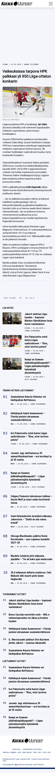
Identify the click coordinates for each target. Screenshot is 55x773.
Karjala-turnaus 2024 (12, 752)
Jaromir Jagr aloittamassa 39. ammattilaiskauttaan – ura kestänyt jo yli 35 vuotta (31, 456)
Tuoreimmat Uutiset (14, 594)
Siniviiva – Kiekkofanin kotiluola (27, 749)
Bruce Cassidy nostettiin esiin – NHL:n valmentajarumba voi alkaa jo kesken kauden (29, 618)
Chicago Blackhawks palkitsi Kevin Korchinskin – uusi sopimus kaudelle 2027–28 (30, 539)
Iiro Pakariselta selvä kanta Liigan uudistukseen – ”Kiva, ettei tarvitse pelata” (36, 341)
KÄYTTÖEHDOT (39, 765)
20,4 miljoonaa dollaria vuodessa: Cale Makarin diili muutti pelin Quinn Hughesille (31, 576)
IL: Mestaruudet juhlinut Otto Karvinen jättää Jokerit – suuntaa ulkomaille (29, 641)
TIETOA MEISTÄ (8, 765)
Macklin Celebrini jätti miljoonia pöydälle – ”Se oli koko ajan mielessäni (31, 557)
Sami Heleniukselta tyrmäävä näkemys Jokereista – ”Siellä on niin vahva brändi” (31, 519)
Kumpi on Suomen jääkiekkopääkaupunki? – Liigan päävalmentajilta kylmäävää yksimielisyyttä (38, 366)
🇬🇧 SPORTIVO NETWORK (23, 765)
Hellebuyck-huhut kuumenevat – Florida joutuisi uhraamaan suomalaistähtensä (28, 416)
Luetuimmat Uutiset (14, 661)
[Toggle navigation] (51, 4)
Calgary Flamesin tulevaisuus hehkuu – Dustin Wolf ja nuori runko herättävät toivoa (31, 499)
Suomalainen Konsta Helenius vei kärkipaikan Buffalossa (28, 398)
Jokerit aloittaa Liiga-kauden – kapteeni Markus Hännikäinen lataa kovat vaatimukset (38, 319)
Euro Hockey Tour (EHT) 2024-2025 (36, 752)
